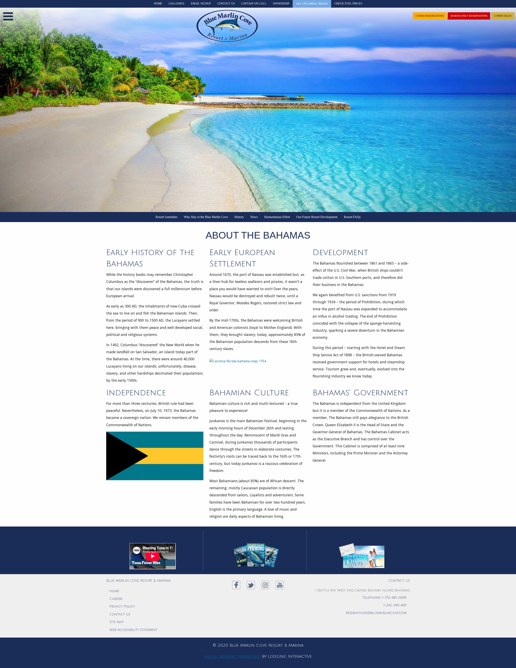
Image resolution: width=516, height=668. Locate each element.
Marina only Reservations (468, 16)
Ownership (281, 3)
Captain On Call (253, 3)
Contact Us (226, 3)
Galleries (176, 3)
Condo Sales (503, 16)
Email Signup (201, 3)
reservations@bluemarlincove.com (376, 613)
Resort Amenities (166, 217)
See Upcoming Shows (312, 3)
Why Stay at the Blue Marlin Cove (206, 217)
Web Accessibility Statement (133, 630)
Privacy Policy (122, 606)
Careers (116, 599)
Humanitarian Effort (277, 217)
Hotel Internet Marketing (232, 656)
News (254, 217)
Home (158, 3)
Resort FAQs (352, 217)
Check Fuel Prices (348, 3)
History (239, 217)
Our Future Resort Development (316, 217)
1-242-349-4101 (395, 605)
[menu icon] (8, 15)
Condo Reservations (430, 16)
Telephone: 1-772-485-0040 (384, 597)
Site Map (116, 622)
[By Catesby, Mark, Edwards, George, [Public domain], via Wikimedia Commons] (258, 361)
